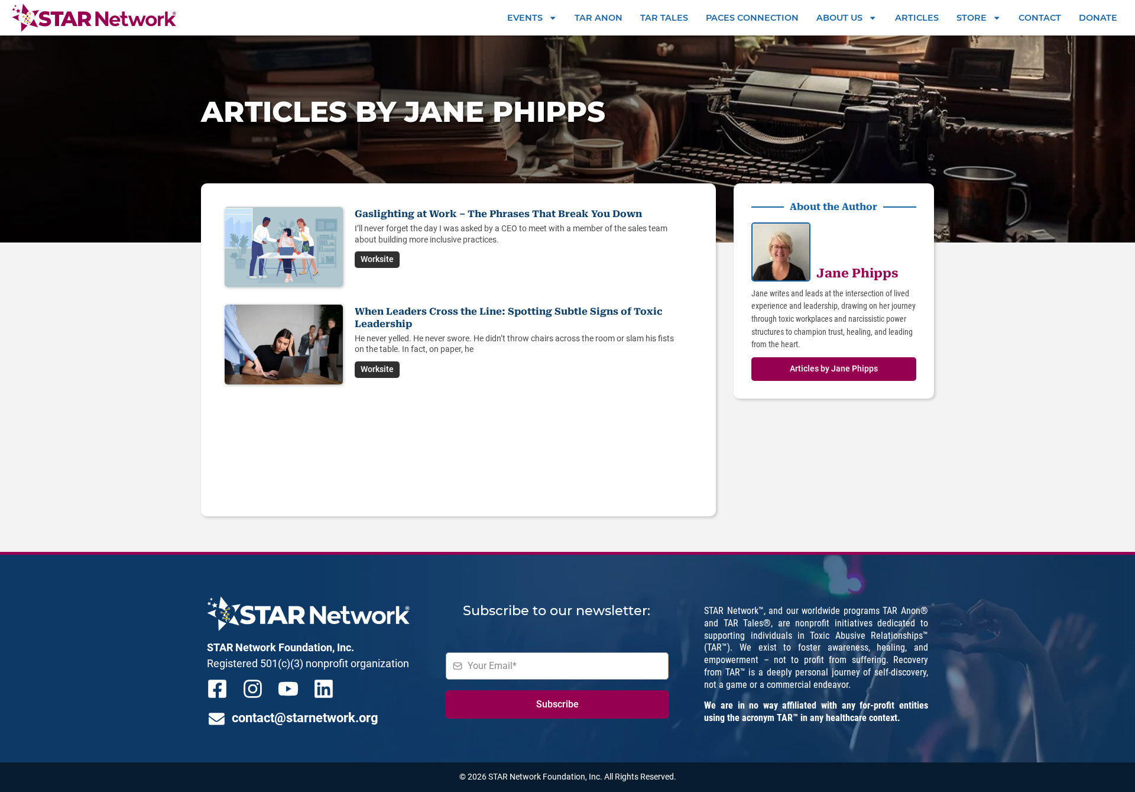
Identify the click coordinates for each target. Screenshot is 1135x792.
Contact (1040, 17)
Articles (917, 17)
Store (971, 17)
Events (525, 17)
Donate (1098, 17)
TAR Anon (598, 17)
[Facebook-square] (217, 688)
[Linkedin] (323, 688)
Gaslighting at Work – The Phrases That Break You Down (498, 213)
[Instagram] (252, 688)
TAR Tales (664, 17)
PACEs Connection (752, 17)
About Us (839, 17)
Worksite (377, 259)
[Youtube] (288, 688)
